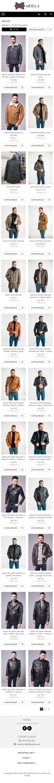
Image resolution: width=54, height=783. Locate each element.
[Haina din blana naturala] (13, 222)
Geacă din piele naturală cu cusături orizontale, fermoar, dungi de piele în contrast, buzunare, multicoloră (41, 516)
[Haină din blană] (13, 167)
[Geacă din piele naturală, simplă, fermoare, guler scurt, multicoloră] (13, 330)
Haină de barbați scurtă (40, 132)
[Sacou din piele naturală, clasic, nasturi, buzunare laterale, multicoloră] (13, 610)
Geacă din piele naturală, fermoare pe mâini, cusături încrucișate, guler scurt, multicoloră (40, 350)
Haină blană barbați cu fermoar (13, 133)
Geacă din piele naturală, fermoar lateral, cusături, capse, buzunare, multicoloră (13, 404)
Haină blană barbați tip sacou (40, 75)
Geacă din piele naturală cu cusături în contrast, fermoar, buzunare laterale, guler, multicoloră (13, 690)
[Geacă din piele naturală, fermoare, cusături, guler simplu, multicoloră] (40, 276)
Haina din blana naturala (13, 241)
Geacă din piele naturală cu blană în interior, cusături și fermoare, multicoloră (13, 458)
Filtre (15, 29)
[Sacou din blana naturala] (40, 222)
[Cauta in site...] (51, 14)
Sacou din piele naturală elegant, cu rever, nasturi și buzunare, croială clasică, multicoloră (40, 632)
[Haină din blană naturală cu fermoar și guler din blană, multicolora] (13, 53)
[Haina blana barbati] (13, 276)
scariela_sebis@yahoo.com (28, 744)
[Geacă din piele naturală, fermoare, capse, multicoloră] (40, 384)
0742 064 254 (28, 740)
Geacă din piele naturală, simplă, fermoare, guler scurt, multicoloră (13, 350)
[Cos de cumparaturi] (45, 14)
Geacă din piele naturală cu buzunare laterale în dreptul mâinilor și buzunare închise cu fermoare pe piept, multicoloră (41, 690)
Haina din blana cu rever (40, 187)
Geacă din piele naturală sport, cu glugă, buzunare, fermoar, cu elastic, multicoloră (40, 574)
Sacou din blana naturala (40, 241)
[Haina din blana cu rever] (40, 168)
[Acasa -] (27, 6)
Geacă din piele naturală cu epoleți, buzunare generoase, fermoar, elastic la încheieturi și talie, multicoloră (13, 574)
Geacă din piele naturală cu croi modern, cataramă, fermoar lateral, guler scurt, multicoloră (13, 516)
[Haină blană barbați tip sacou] (40, 53)
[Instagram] (29, 728)
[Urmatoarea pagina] (48, 709)
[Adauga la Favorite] (22, 88)
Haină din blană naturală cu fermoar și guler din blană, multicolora (13, 75)
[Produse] (3, 15)
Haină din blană (13, 187)
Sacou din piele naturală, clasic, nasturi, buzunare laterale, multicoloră (13, 632)
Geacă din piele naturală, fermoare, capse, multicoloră (40, 404)
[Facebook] (24, 728)
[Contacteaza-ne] (39, 14)
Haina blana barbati (13, 295)
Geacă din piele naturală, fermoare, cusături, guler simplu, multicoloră (40, 296)
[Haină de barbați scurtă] (40, 111)
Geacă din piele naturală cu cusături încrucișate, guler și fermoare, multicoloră (40, 458)
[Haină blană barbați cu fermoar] (13, 111)
